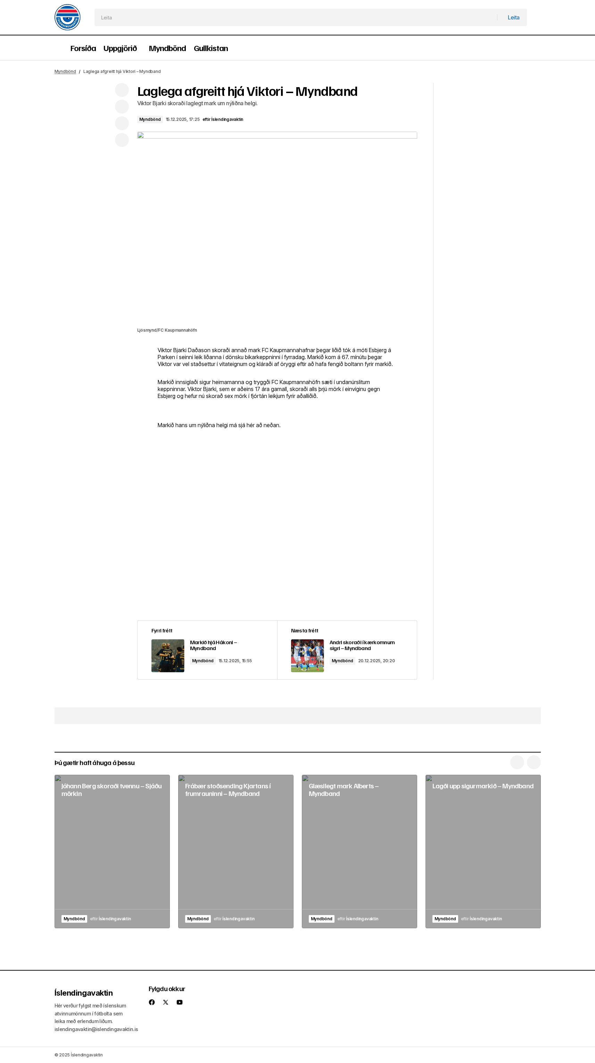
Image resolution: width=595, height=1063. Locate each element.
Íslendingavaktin (84, 992)
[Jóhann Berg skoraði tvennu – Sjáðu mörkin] (112, 852)
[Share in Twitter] (122, 106)
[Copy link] (122, 140)
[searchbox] (296, 17)
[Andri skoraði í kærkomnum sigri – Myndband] (347, 650)
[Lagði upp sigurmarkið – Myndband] (483, 852)
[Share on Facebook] (122, 90)
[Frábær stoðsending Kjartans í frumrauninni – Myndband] (236, 852)
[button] (58, 47)
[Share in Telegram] (122, 123)
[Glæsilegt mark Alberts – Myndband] (359, 852)
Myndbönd (65, 71)
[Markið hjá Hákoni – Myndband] (207, 650)
